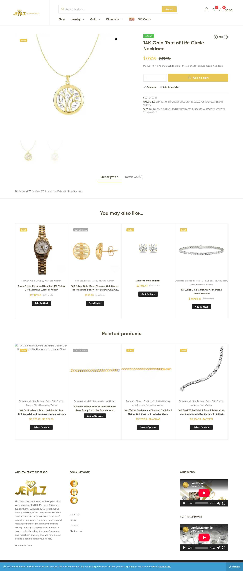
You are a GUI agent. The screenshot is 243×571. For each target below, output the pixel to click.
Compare (151, 87)
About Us (75, 514)
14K (150, 109)
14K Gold (157, 109)
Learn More (164, 566)
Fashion (168, 102)
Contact (74, 525)
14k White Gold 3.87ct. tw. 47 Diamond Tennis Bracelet (201, 291)
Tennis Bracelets (197, 284)
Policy (73, 519)
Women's (220, 109)
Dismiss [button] (236, 566)
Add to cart (201, 78)
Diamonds (190, 280)
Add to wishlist (171, 87)
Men (225, 280)
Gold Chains (186, 102)
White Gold (209, 109)
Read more (95, 303)
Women (147, 105)
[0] (214, 9)
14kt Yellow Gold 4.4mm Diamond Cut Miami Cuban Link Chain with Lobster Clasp (148, 412)
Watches (48, 280)
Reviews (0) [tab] (133, 177)
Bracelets (179, 280)
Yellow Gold (150, 112)
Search (169, 9)
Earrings (79, 280)
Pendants (197, 109)
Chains (159, 102)
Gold (176, 102)
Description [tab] (110, 177)
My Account (76, 531)
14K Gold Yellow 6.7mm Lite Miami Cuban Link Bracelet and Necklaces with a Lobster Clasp (41, 412)
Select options (41, 427)
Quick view (49, 252)
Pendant (219, 102)
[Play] (184, 503)
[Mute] (218, 503)
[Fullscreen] (223, 503)
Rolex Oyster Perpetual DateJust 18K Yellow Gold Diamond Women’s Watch (41, 288)
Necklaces (208, 102)
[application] (204, 492)
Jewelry (198, 102)
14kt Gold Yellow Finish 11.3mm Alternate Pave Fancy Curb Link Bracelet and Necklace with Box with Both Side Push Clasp (95, 408)
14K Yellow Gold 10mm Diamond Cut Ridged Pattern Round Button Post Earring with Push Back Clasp (95, 288)
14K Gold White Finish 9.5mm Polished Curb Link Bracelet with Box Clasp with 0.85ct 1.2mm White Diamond (201, 412)
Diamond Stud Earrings (148, 280)
